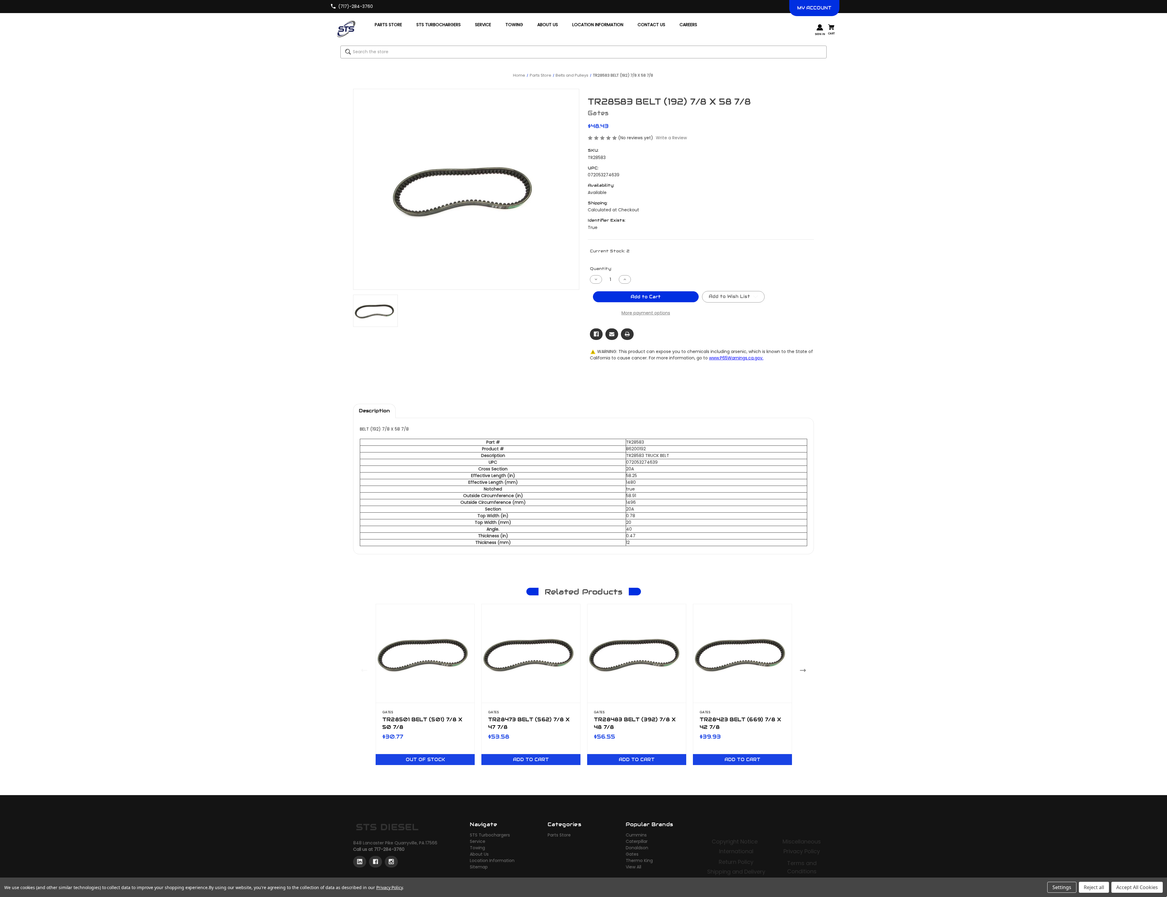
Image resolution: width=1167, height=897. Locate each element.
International (736, 851)
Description (374, 411)
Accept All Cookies (1137, 887)
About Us (479, 854)
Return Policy (736, 862)
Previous (362, 670)
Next (804, 670)
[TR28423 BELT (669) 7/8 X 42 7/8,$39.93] (742, 653)
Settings (1061, 887)
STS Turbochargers (490, 835)
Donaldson (637, 848)
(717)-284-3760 (355, 6)
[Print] (627, 334)
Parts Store (559, 835)
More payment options (645, 313)
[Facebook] (596, 334)
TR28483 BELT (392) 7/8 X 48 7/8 (635, 723)
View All (633, 867)
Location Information (492, 860)
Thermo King (639, 860)
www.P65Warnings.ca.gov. (736, 358)
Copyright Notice (735, 841)
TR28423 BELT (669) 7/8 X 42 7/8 (740, 723)
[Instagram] (391, 861)
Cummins (636, 835)
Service (477, 841)
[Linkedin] (359, 861)
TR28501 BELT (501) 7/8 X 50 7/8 (422, 723)
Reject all (1094, 887)
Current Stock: (609, 251)
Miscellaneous (802, 841)
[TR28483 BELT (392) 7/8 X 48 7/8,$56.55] (636, 653)
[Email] (612, 334)
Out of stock (425, 759)
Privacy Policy (801, 851)
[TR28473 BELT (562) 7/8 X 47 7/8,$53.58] (531, 653)
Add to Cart (531, 759)
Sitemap (479, 867)
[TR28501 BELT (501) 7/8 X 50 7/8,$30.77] (425, 653)
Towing (477, 848)
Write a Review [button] (671, 138)
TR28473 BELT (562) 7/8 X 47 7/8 (529, 723)
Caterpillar (637, 841)
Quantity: (601, 268)
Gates (632, 854)
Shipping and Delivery (736, 871)
